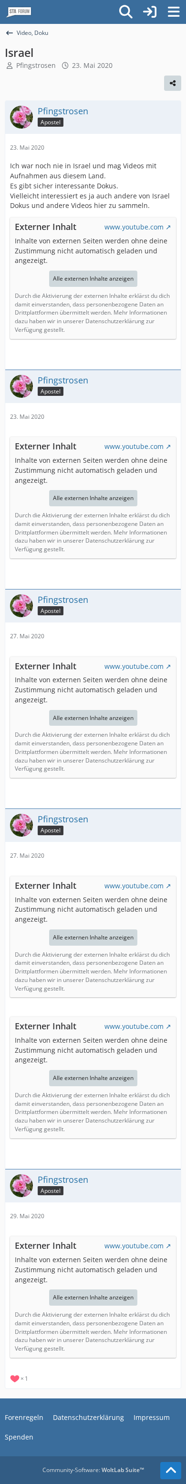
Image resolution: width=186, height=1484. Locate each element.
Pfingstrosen (36, 65)
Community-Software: (93, 1470)
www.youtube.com (134, 226)
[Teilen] (172, 83)
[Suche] (125, 12)
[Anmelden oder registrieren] (149, 12)
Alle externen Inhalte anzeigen (93, 278)
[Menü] (173, 12)
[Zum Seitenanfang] (170, 1470)
